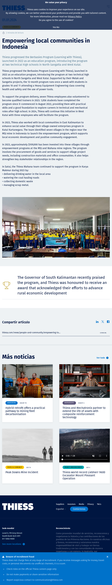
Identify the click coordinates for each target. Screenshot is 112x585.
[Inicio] (18, 506)
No (58, 27)
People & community (14, 467)
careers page (45, 569)
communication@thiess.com (49, 580)
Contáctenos (79, 509)
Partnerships (69, 403)
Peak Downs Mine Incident (21, 472)
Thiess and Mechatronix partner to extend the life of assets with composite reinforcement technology (84, 412)
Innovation (11, 403)
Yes (54, 27)
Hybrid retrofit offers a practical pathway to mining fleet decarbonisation (25, 411)
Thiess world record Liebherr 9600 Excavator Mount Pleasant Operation (84, 475)
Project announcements (73, 467)
